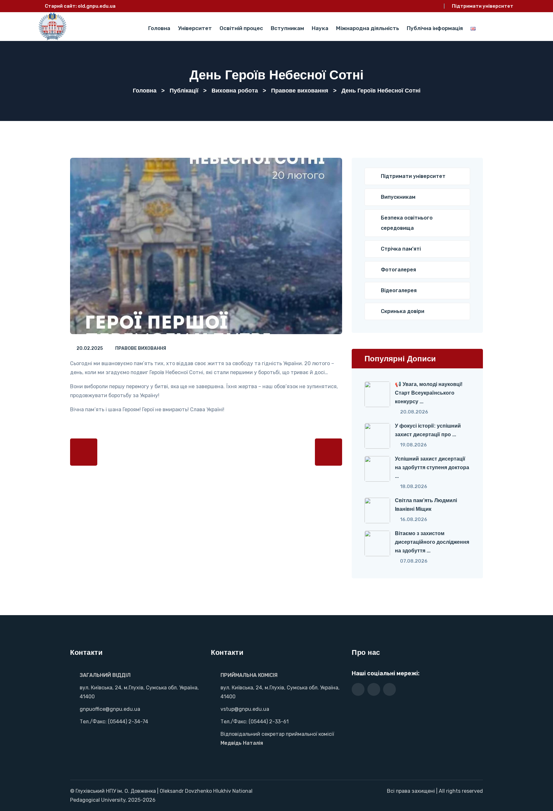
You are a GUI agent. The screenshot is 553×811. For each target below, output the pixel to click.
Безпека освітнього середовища (407, 223)
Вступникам (287, 28)
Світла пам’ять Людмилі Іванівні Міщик (426, 505)
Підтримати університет (482, 6)
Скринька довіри (402, 311)
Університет (195, 28)
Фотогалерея (398, 270)
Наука (320, 28)
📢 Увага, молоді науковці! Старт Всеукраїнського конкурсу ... (428, 392)
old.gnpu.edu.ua (97, 6)
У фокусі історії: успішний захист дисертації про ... (428, 430)
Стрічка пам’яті (401, 249)
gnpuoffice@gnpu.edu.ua (110, 709)
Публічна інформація (435, 28)
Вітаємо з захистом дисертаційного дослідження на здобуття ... (432, 542)
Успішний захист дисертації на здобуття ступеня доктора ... (432, 467)
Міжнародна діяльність (367, 28)
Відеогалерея (399, 290)
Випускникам (398, 197)
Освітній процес (241, 28)
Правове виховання (140, 348)
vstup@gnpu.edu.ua (244, 709)
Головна (159, 28)
